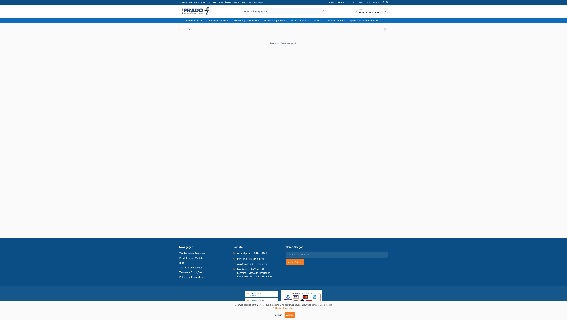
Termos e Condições (190, 272)
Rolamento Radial (217, 20)
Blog (354, 2)
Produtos (195, 29)
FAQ (348, 2)
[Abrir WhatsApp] (559, 312)
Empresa (340, 2)
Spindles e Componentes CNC (364, 20)
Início (181, 29)
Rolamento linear (193, 20)
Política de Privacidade (191, 277)
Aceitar (289, 314)
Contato (375, 2)
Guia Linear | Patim (273, 20)
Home (331, 2)
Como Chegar (295, 262)
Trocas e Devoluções (190, 267)
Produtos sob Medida (191, 258)
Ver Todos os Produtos (192, 253)
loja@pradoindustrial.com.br (252, 264)
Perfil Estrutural (335, 20)
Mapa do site (364, 2)
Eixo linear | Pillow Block (245, 20)
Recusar (278, 314)
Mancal (317, 20)
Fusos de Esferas (298, 20)
